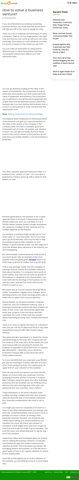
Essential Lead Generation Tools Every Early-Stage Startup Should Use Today (62, 24)
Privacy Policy (58, 472)
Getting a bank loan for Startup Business (25, 114)
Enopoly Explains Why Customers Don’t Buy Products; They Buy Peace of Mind (61, 48)
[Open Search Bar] (68, 3)
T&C (66, 472)
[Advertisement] (25, 73)
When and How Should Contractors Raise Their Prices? (62, 36)
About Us (48, 472)
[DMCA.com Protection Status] (72, 478)
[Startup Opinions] (9, 3)
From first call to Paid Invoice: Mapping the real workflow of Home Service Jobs (63, 62)
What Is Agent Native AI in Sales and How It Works (63, 72)
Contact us (74, 472)
